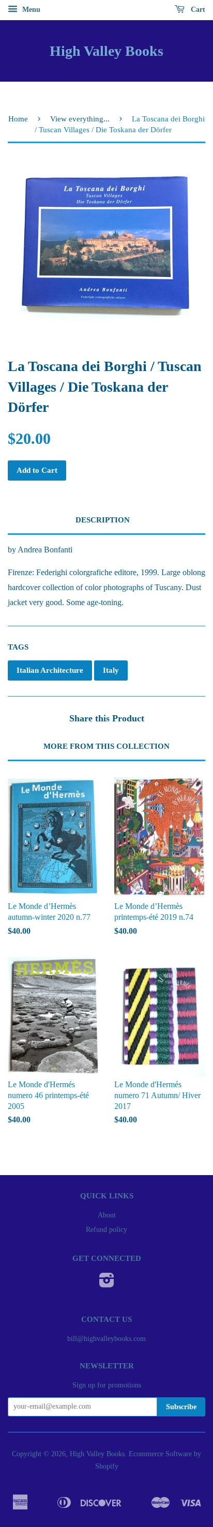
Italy (111, 670)
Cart (197, 9)
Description (102, 520)
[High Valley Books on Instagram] (107, 1284)
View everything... (80, 119)
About (107, 1215)
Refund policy (106, 1229)
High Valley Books (106, 51)
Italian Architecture (50, 670)
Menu (30, 9)
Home (18, 119)
